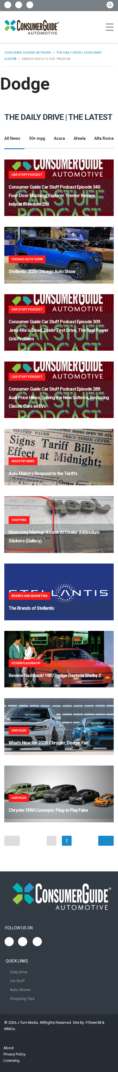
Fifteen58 (93, 1022)
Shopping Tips (22, 998)
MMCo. (10, 1029)
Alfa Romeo (105, 138)
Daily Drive (18, 972)
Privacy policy (14, 1054)
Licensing (11, 1060)
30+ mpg (37, 138)
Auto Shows (20, 990)
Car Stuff (17, 981)
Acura (59, 138)
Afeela (80, 138)
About (8, 1048)
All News (12, 138)
